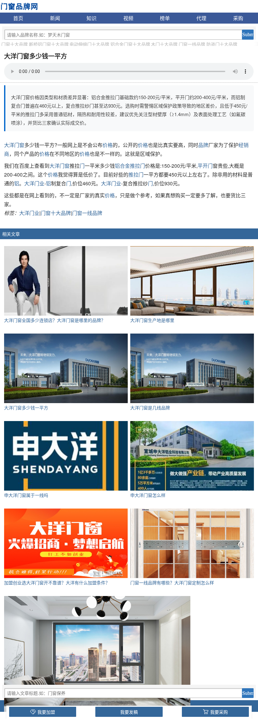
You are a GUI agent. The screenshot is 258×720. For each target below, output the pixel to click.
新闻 (55, 17)
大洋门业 (34, 183)
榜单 (165, 17)
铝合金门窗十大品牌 (130, 44)
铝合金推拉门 (130, 165)
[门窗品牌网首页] (19, 6)
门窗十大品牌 (14, 44)
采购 (238, 17)
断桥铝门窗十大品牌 (49, 44)
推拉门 (135, 174)
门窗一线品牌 (192, 44)
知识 (92, 17)
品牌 (203, 145)
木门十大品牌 (164, 44)
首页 (18, 17)
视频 (128, 17)
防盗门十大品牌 (221, 44)
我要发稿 (129, 712)
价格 (108, 145)
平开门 (205, 165)
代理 (201, 17)
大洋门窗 (14, 145)
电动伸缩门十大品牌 (89, 44)
